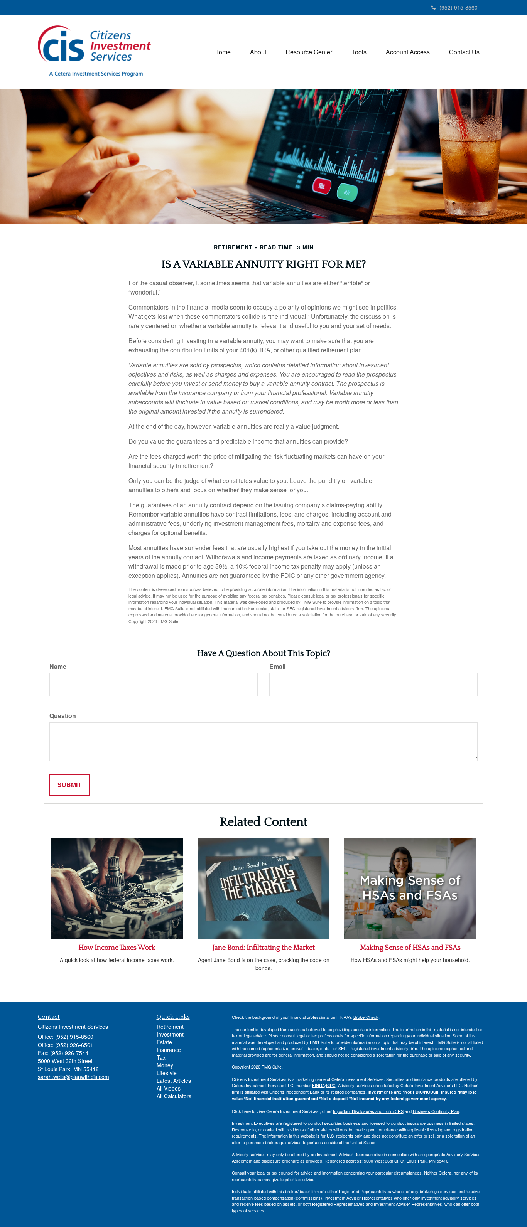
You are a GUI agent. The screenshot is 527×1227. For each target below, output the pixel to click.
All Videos (169, 1088)
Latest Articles (174, 1080)
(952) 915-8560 (458, 7)
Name (57, 666)
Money (165, 1065)
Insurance (169, 1050)
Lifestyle (167, 1073)
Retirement (170, 1026)
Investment (170, 1034)
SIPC (331, 1085)
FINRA (318, 1085)
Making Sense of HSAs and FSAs (410, 948)
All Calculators (174, 1096)
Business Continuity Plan (436, 1111)
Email (277, 666)
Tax (161, 1057)
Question (62, 716)
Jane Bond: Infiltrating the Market (264, 948)
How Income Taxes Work (116, 948)
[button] (258, 52)
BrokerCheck (365, 1017)
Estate (164, 1042)
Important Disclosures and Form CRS (368, 1111)
